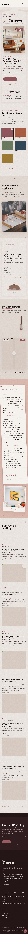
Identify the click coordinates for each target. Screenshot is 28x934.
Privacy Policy (5, 913)
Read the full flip (19, 372)
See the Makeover (9, 79)
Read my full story (11, 479)
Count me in (6, 841)
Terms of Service (5, 915)
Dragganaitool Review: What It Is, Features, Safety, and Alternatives (13, 893)
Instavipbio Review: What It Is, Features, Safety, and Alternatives (14, 900)
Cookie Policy (5, 917)
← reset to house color (7, 168)
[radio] (7, 134)
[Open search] (22, 4)
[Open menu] (25, 4)
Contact (3, 910)
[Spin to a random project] (25, 931)
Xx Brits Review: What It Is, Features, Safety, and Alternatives (13, 897)
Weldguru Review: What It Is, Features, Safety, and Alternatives (13, 904)
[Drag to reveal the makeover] (14, 353)
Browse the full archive (18, 806)
